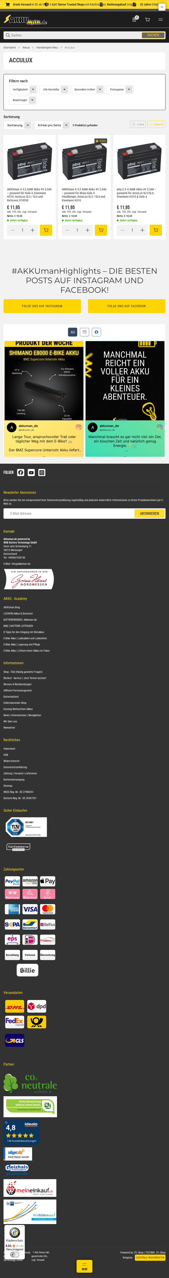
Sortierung (14, 125)
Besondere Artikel (85, 89)
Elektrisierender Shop (15, 702)
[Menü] (22, 1227)
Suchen (153, 35)
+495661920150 (16, 557)
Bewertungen (20, 100)
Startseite (10, 47)
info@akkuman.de (20, 563)
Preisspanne (117, 89)
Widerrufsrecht (12, 761)
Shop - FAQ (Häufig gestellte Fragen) (23, 671)
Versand (32, 211)
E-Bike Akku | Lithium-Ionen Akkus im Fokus (27, 650)
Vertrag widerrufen (150, 1257)
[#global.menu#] (160, 20)
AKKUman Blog (12, 607)
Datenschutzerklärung (59, 500)
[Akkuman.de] (26, 19)
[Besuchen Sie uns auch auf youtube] (31, 472)
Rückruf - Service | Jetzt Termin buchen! (25, 678)
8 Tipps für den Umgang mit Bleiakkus (24, 632)
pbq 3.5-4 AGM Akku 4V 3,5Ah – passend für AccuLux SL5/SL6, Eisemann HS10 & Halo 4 (136, 193)
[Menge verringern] (12, 230)
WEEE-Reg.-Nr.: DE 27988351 (19, 792)
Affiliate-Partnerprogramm (18, 690)
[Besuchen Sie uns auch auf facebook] (20, 472)
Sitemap (8, 785)
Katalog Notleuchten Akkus (18, 709)
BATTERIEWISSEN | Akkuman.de (20, 619)
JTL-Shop (139, 1252)
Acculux (70, 47)
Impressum (9, 748)
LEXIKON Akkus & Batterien (18, 613)
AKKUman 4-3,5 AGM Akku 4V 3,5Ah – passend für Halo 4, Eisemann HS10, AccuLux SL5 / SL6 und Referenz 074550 (29, 194)
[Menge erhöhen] (32, 230)
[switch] (14, 1254)
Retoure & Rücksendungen (17, 684)
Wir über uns (10, 721)
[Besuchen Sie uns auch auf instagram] (41, 472)
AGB (6, 754)
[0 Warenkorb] (147, 20)
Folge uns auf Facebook (126, 306)
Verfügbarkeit (20, 89)
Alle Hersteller (51, 89)
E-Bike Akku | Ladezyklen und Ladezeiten (25, 638)
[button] (138, 124)
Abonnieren (149, 513)
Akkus (26, 47)
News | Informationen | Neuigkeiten (22, 715)
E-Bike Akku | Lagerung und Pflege (22, 644)
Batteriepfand (11, 696)
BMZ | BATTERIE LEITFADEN (18, 626)
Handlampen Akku (47, 47)
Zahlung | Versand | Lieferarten (20, 773)
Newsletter (9, 727)
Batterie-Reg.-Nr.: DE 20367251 (20, 798)
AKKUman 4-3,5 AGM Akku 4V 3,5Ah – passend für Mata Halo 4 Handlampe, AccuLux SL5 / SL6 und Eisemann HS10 (84, 194)
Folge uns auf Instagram (42, 306)
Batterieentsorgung (14, 779)
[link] (84, 92)
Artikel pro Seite (49, 125)
